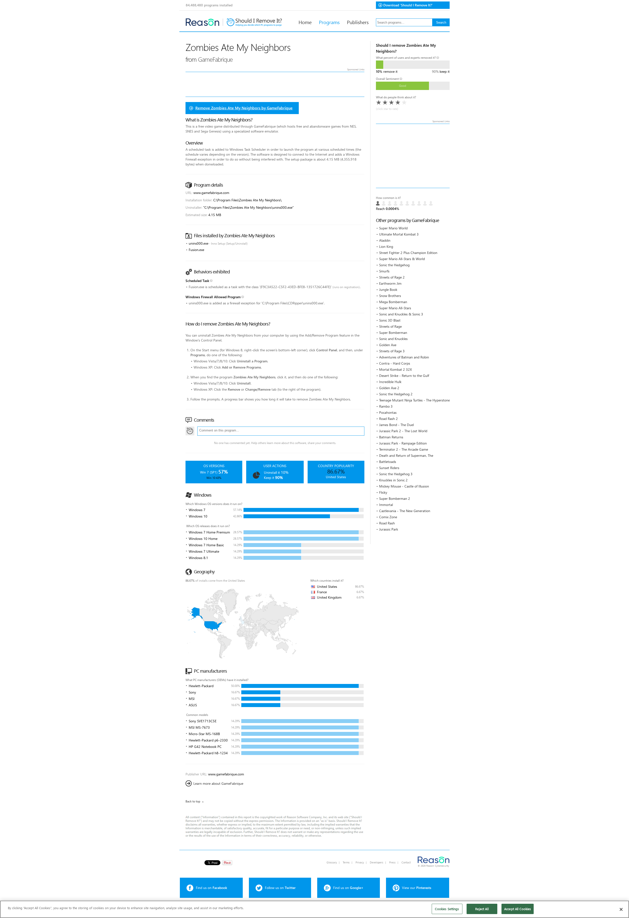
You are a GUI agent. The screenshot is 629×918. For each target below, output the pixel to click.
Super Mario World (393, 228)
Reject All (481, 909)
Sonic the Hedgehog (394, 265)
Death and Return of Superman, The (406, 455)
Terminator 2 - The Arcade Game (403, 449)
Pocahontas (388, 412)
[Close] (621, 909)
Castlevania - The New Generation (404, 510)
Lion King (386, 246)
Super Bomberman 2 (394, 498)
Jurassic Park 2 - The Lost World (403, 431)
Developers (376, 862)
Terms (346, 862)
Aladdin (384, 240)
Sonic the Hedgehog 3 (396, 474)
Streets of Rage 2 (392, 277)
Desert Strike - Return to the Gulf (404, 375)
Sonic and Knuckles (393, 338)
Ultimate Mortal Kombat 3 (399, 234)
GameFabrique (215, 59)
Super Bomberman (393, 332)
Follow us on (280, 887)
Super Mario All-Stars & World (402, 258)
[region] (314, 909)
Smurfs (384, 271)
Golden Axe (387, 344)
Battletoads (387, 461)
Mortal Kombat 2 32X (395, 369)
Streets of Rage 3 (392, 351)
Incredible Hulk (390, 381)
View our (416, 887)
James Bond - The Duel (396, 424)
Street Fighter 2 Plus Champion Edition (408, 252)
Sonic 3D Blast (389, 320)
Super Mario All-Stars (395, 308)
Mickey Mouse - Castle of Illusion (404, 486)
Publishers (358, 21)
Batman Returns (391, 437)
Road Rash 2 (388, 418)
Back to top (193, 801)
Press (392, 862)
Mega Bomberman (393, 301)
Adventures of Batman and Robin (404, 357)
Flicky (383, 492)
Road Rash (387, 523)
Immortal (386, 504)
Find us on (211, 887)
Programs (329, 21)
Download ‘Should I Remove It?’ (408, 5)
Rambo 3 (386, 406)
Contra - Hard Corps (394, 363)
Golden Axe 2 (389, 387)
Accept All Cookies (517, 909)
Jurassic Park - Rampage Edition (403, 443)
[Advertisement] (413, 156)
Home (305, 21)
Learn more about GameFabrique (218, 783)
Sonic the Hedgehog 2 (396, 394)
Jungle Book (388, 289)
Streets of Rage (390, 326)
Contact (406, 862)
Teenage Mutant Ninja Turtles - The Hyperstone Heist (418, 400)
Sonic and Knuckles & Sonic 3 (401, 314)
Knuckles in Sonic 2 (393, 480)
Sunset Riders (389, 467)
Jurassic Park (388, 529)
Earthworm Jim (390, 283)
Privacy (360, 862)
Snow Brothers (390, 295)
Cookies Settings (447, 909)
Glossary (332, 862)
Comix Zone (388, 517)
